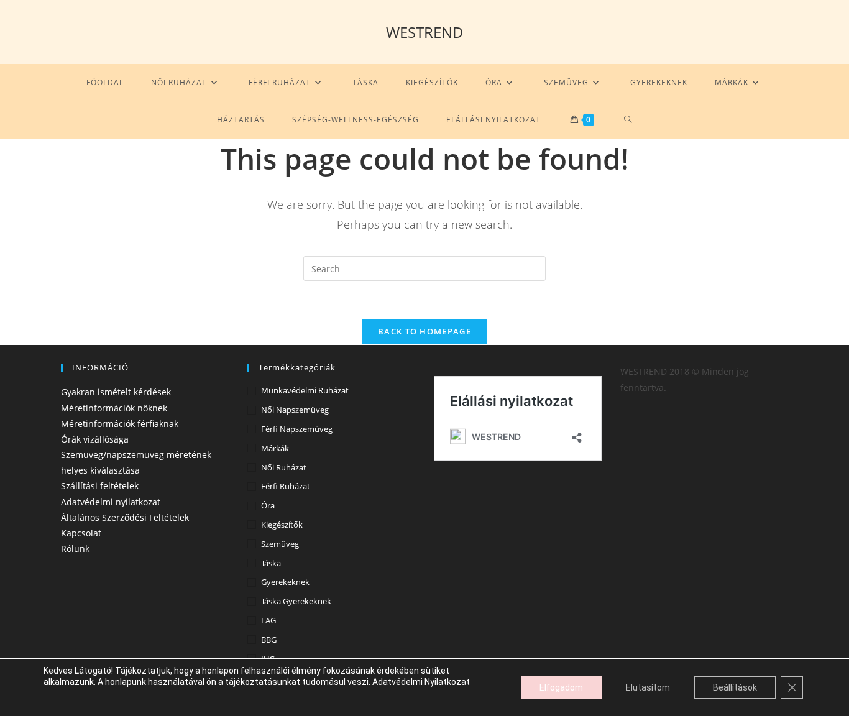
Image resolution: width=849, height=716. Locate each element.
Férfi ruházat (285, 486)
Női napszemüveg (295, 409)
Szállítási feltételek (100, 486)
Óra (268, 505)
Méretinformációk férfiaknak (119, 423)
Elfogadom (561, 687)
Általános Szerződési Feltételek (125, 517)
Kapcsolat (81, 533)
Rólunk (75, 548)
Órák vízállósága (95, 439)
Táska (271, 563)
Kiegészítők (282, 524)
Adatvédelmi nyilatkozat (110, 502)
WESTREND (425, 32)
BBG (269, 639)
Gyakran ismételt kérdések (116, 392)
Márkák (275, 448)
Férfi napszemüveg (297, 428)
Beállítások (735, 687)
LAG (268, 620)
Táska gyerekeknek (296, 601)
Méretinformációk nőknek (114, 408)
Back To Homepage (424, 331)
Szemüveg (280, 543)
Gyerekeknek (285, 581)
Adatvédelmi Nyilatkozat (421, 682)
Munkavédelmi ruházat (305, 390)
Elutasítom (648, 687)
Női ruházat (283, 467)
